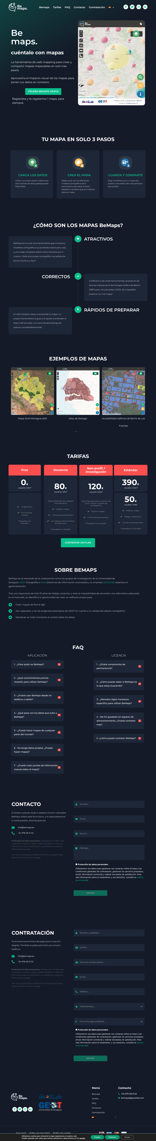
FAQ (67, 7)
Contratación (97, 7)
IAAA (43, 582)
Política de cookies (62, 1133)
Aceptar (97, 1137)
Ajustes (127, 1137)
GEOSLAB (108, 582)
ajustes (82, 1138)
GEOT (22, 582)
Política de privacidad (39, 1133)
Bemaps (44, 7)
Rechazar (112, 1137)
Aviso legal (21, 1133)
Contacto (79, 7)
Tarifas (57, 7)
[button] (75, 431)
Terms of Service (28, 857)
